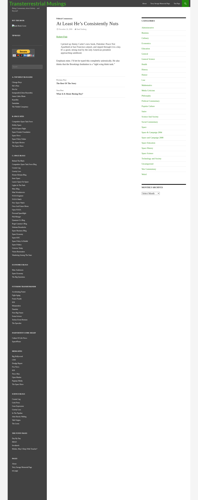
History (145, 70)
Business (145, 33)
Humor (144, 75)
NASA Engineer (17, 196)
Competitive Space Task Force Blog (24, 164)
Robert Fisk (61, 36)
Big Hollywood (17, 356)
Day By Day (16, 438)
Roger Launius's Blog (19, 224)
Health (144, 64)
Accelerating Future (19, 292)
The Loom (15, 424)
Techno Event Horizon (19, 320)
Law (143, 80)
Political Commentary (64, 19)
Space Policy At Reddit (20, 241)
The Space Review (18, 143)
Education (146, 49)
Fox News (15, 367)
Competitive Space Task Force (22, 122)
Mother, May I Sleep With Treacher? (24, 449)
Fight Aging (16, 295)
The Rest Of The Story (66, 82)
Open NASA (16, 210)
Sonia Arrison (17, 316)
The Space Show (18, 146)
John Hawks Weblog (19, 417)
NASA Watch (16, 199)
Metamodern (16, 306)
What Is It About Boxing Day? (69, 92)
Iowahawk (15, 445)
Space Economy (17, 234)
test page (177, 3)
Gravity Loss (16, 171)
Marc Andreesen (17, 270)
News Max (16, 374)
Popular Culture (148, 106)
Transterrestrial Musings (37, 3)
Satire (144, 111)
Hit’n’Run (15, 86)
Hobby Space (16, 125)
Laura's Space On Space (20, 182)
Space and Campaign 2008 (152, 138)
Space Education (148, 143)
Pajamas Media (17, 381)
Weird (144, 174)
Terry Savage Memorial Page (160, 3)
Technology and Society (151, 159)
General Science (148, 59)
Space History (147, 148)
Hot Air (14, 89)
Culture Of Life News (19, 338)
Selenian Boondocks (19, 227)
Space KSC (16, 238)
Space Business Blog (19, 231)
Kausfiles (15, 100)
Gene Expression (18, 406)
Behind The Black (18, 161)
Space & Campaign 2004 (152, 132)
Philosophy (146, 96)
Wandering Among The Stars (22, 255)
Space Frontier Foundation (21, 132)
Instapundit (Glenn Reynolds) (22, 93)
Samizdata (15, 103)
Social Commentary (150, 122)
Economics (146, 43)
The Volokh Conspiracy (20, 107)
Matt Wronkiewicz (18, 192)
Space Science (147, 153)
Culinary (145, 38)
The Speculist (16, 323)
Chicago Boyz (17, 82)
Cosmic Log (16, 168)
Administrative (148, 28)
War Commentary (149, 169)
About (144, 3)
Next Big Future (17, 313)
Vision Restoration (18, 252)
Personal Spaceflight (19, 213)
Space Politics (17, 245)
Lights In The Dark (18, 185)
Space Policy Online (19, 139)
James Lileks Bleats (19, 96)
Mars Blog (15, 189)
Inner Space (16, 178)
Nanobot (15, 309)
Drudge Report (17, 363)
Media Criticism (148, 90)
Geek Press (16, 403)
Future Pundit (16, 299)
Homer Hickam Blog (19, 175)
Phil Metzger (16, 217)
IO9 (13, 302)
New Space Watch (18, 203)
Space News (16, 136)
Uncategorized (147, 164)
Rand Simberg (81, 29)
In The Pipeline (17, 413)
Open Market (16, 377)
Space (144, 127)
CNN (14, 360)
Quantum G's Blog (18, 220)
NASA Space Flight (19, 129)
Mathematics (147, 85)
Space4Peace (16, 342)
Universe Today (17, 248)
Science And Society (150, 117)
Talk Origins (16, 420)
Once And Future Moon (20, 206)
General (145, 54)
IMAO (14, 442)
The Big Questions (18, 277)
